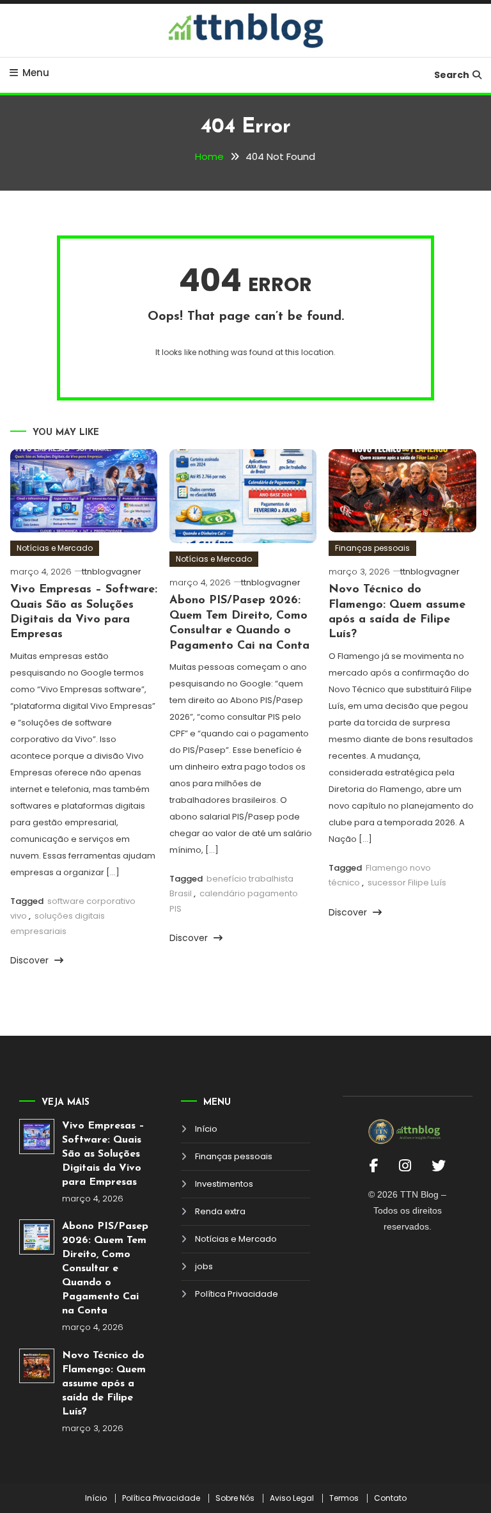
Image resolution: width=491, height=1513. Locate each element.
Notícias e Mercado (55, 548)
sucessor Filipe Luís (407, 882)
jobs (204, 1266)
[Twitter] (439, 1166)
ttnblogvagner (111, 572)
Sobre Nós (234, 1498)
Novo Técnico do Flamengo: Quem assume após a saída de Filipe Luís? (104, 1384)
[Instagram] (405, 1166)
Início (206, 1129)
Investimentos (224, 1184)
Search (451, 74)
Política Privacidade (236, 1294)
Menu (35, 72)
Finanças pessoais (372, 548)
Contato (390, 1498)
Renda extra (220, 1211)
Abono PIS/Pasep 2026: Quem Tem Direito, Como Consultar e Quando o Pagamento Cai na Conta (105, 1268)
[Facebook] (374, 1166)
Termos (344, 1498)
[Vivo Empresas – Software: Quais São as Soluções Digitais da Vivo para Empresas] (36, 1136)
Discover (30, 960)
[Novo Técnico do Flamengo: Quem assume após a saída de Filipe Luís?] (36, 1366)
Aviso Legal (292, 1498)
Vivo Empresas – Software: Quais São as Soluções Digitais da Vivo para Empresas (103, 1154)
